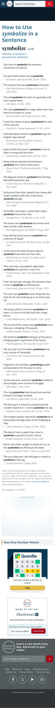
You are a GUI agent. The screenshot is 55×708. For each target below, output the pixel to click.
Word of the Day (27, 609)
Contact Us (11, 672)
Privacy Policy (26, 672)
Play (27, 587)
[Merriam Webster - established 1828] (9, 4)
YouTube (32, 680)
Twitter (23, 680)
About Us (17, 669)
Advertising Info (41, 669)
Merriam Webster (8, 647)
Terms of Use (42, 672)
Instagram (42, 680)
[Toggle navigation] (3, 4)
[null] (36, 614)
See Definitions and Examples (26, 619)
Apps (27, 669)
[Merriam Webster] (27, 603)
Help (7, 669)
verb (30, 49)
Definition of (13, 53)
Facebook (13, 680)
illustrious (26, 614)
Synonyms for (14, 57)
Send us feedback (41, 481)
